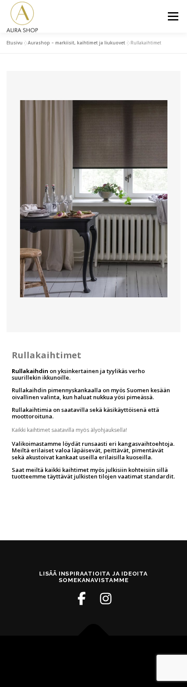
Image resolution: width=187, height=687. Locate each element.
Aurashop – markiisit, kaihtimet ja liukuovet (76, 43)
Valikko (172, 16)
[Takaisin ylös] (93, 635)
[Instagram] (105, 598)
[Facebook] (81, 598)
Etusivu (15, 43)
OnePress (122, 656)
